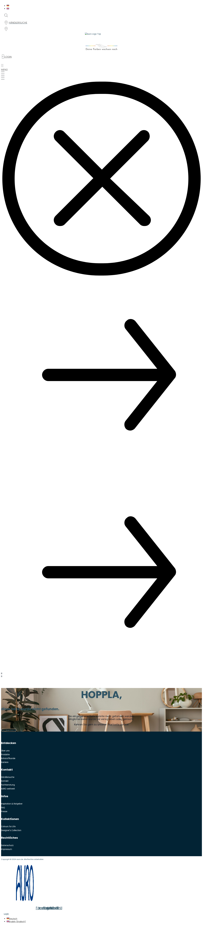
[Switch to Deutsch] (8, 5)
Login (6, 913)
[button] (101, 67)
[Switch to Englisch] (8, 8)
